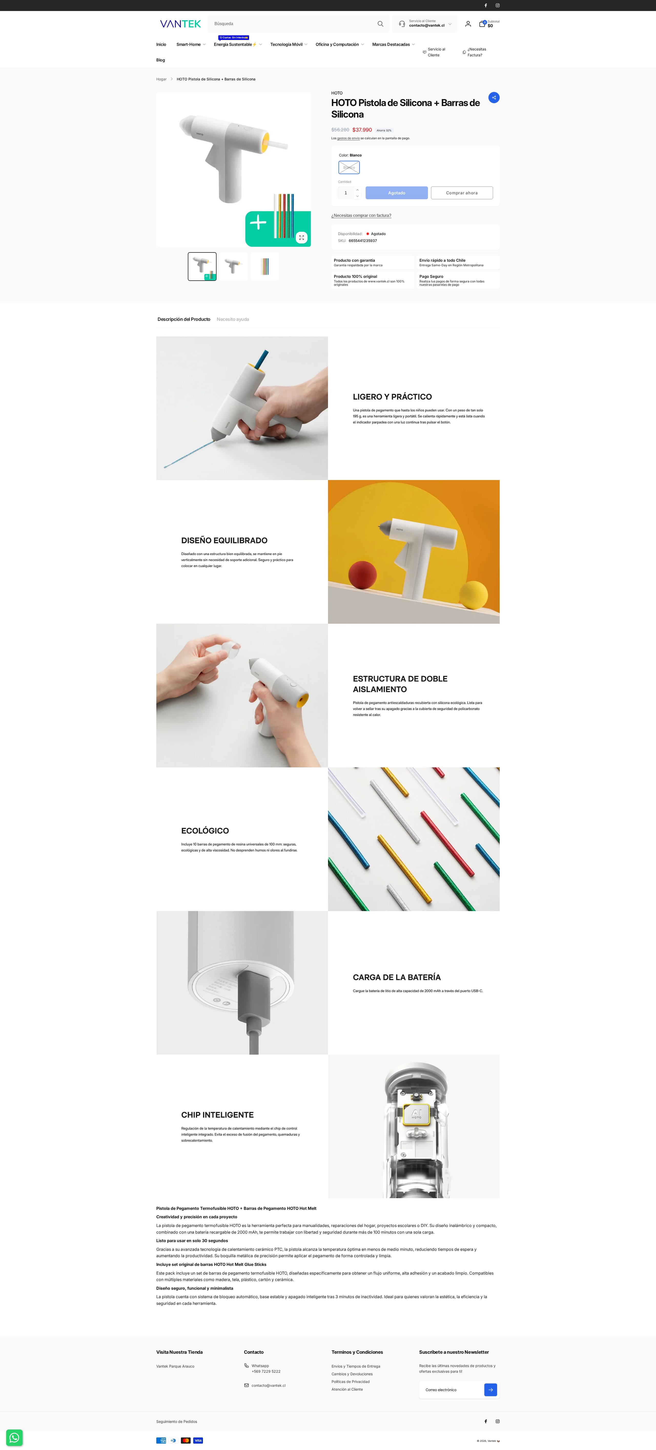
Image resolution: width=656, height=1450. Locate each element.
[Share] (494, 97)
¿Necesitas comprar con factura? (361, 215)
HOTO (337, 93)
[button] (489, 24)
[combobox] (298, 24)
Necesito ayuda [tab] (233, 319)
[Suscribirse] (490, 1389)
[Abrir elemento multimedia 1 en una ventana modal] (233, 169)
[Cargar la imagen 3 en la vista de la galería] (265, 267)
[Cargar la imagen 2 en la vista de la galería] (234, 267)
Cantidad (344, 181)
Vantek (492, 1440)
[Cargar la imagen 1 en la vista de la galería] (202, 267)
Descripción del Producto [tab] (184, 319)
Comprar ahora (462, 192)
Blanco (349, 167)
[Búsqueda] (380, 24)
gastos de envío (348, 138)
